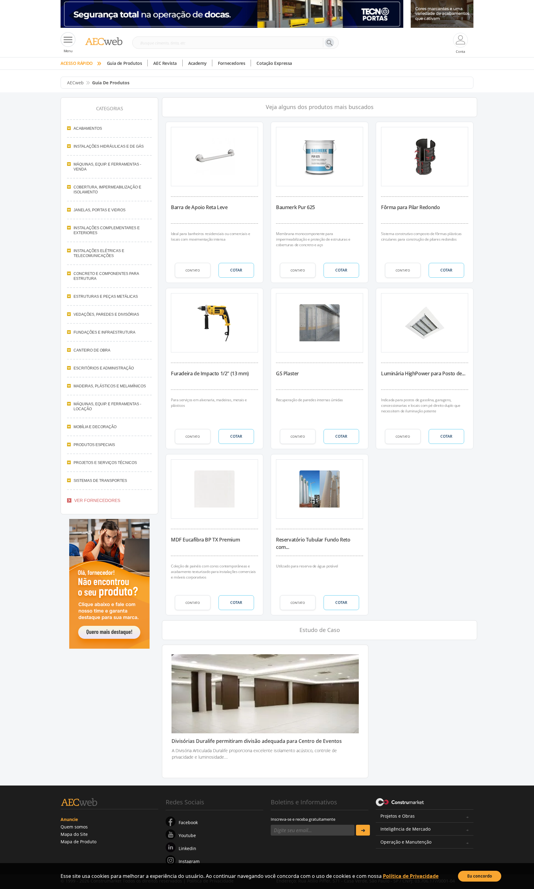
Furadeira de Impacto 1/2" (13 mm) (210, 373)
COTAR (236, 270)
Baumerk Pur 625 (295, 207)
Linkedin (187, 848)
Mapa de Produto (78, 842)
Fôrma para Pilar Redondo (410, 207)
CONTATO (192, 270)
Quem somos (74, 827)
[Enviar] (363, 830)
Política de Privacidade (411, 876)
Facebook (188, 822)
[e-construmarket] (400, 801)
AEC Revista (165, 63)
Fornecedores (231, 63)
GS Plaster (287, 373)
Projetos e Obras (397, 816)
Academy (197, 63)
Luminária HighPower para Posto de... (423, 373)
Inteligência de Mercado (405, 829)
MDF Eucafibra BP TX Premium (205, 539)
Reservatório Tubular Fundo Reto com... (313, 543)
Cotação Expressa (274, 63)
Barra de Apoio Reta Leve (199, 207)
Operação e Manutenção (405, 842)
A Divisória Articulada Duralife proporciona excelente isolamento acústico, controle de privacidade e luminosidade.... (254, 754)
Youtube (187, 835)
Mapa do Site (74, 834)
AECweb (75, 83)
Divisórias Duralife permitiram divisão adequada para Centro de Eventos (257, 741)
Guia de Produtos (124, 63)
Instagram (189, 861)
